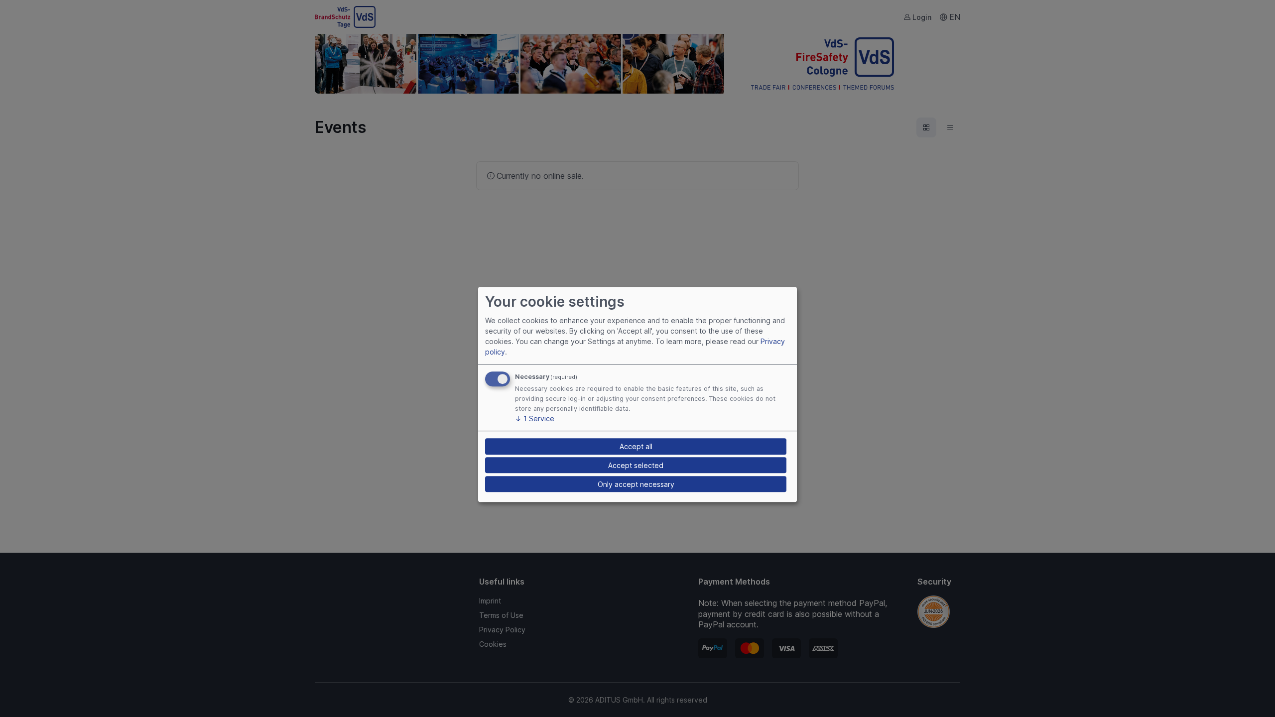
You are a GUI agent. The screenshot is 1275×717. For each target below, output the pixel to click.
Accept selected (635, 465)
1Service (534, 419)
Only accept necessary (636, 484)
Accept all (636, 446)
